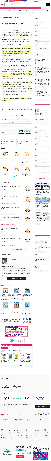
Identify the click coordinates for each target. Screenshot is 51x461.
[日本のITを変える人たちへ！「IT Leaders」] (28, 450)
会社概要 (28, 420)
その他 (18, 440)
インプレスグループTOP (41, 420)
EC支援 (37, 1)
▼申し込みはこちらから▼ (37, 451)
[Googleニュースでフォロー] (46, 414)
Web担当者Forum (5, 4)
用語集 (46, 435)
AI (17, 430)
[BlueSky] (24, 322)
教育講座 (35, 1)
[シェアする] (20, 131)
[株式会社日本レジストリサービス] (6, 398)
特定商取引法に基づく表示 (18, 420)
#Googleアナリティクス (16, 119)
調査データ (27, 432)
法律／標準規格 (3, 437)
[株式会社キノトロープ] (17, 398)
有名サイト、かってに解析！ (15, 12)
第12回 (5, 35)
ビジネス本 (12, 347)
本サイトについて (5, 419)
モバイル (18, 439)
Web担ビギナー (16, 4)
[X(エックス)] (30, 319)
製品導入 (24, 1)
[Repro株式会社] (17, 387)
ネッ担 (11, 321)
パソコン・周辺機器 (28, 347)
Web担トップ (2, 12)
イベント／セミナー (37, 435)
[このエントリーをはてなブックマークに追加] (25, 131)
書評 (35, 432)
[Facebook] (27, 319)
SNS (14, 10)
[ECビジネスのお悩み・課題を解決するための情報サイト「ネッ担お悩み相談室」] (20, 457)
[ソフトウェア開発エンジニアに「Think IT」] (28, 447)
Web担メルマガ (23, 4)
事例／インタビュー (37, 430)
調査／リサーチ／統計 (40, 10)
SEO (1, 10)
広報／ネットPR (3, 439)
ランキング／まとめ (28, 437)
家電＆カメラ (20, 347)
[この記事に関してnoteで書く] (27, 131)
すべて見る (43, 270)
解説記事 (46, 430)
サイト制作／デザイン (29, 10)
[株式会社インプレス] (7, 452)
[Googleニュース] (27, 322)
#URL (24, 119)
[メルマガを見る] (36, 414)
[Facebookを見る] (38, 414)
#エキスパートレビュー (13, 121)
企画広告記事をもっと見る (43, 178)
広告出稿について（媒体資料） (19, 419)
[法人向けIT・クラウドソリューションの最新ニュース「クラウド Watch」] (20, 450)
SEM (9, 440)
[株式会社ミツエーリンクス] (6, 387)
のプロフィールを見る (16, 278)
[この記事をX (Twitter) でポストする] (22, 131)
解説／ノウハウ (28, 430)
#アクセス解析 (27, 119)
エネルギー (30, 1)
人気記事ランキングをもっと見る (43, 99)
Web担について (35, 4)
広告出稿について (42, 4)
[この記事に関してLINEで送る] (29, 131)
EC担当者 (18, 1)
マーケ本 (4, 347)
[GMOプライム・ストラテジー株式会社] (40, 398)
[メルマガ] (24, 319)
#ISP (21, 119)
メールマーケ (3, 440)
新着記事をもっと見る (43, 48)
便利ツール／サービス (29, 435)
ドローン (32, 1)
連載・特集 (29, 4)
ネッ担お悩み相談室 (16, 321)
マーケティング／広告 (7, 10)
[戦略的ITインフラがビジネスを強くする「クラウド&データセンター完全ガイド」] (20, 447)
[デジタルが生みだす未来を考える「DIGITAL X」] (28, 453)
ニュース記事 (46, 432)
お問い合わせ (28, 419)
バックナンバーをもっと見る (17, 249)
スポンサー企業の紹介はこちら (42, 406)
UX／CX (10, 437)
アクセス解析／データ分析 (21, 10)
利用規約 (39, 419)
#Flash (10, 119)
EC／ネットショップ (11, 439)
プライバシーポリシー (6, 420)
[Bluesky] (43, 414)
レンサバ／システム (19, 437)
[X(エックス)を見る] (41, 414)
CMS (34, 10)
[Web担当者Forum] (5, 415)
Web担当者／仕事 (19, 435)
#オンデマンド (19, 121)
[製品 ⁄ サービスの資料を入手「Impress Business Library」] (20, 453)
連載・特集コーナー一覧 (8, 12)
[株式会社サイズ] (28, 398)
